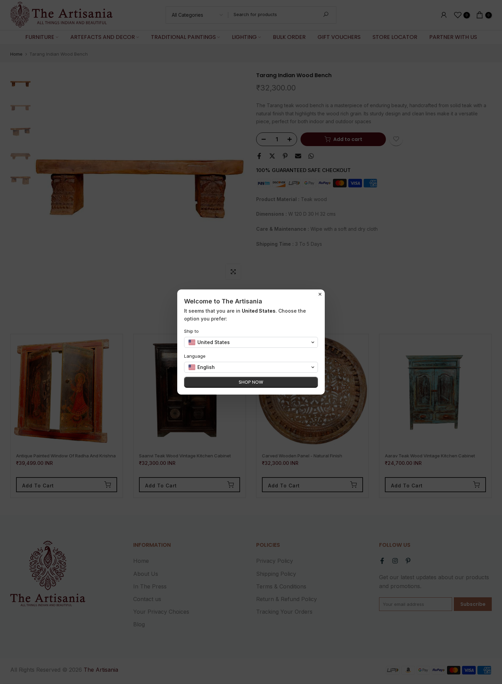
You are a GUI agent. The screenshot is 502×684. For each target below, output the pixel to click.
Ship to (191, 331)
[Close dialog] (320, 294)
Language (195, 356)
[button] (251, 342)
